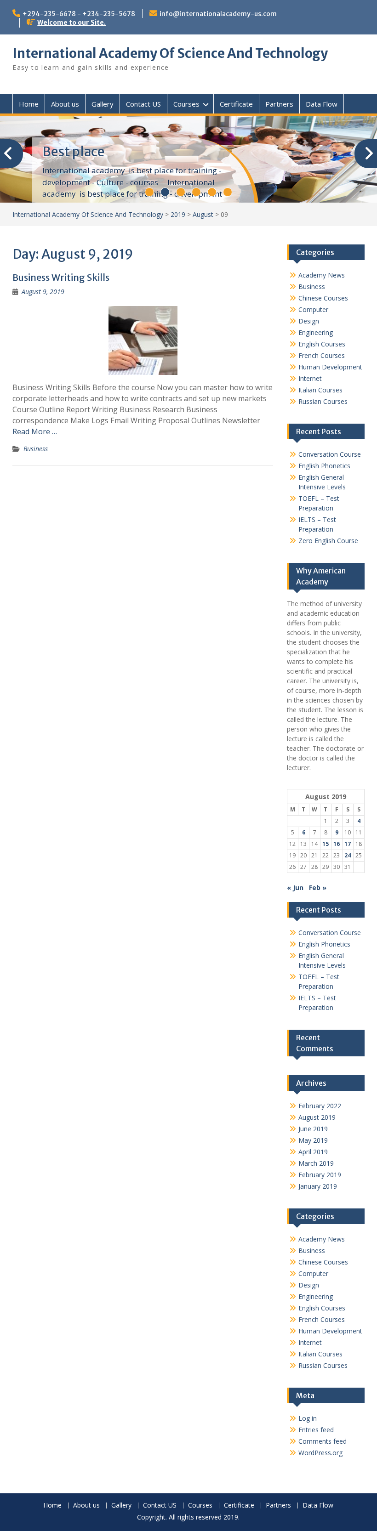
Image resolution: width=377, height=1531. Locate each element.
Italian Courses (320, 390)
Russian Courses (323, 401)
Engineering (315, 332)
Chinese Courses (323, 298)
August (203, 214)
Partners (279, 103)
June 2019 (313, 1128)
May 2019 (313, 1140)
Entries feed (316, 1429)
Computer (313, 309)
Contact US (143, 103)
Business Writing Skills (60, 277)
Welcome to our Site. (71, 22)
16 (336, 844)
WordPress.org (320, 1452)
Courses (186, 103)
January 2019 (317, 1186)
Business (35, 448)
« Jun (295, 887)
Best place (73, 151)
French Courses (321, 355)
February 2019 (319, 1174)
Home (29, 103)
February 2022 (319, 1105)
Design (308, 321)
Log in (307, 1418)
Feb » (317, 887)
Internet (310, 378)
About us (65, 103)
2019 (178, 214)
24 (347, 855)
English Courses (321, 344)
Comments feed (322, 1441)
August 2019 (317, 1117)
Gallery (102, 103)
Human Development (330, 367)
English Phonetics (324, 465)
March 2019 (316, 1163)
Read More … (34, 431)
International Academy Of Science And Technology (170, 53)
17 (347, 844)
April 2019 (313, 1151)
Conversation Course (329, 454)
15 (325, 844)
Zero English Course (328, 540)
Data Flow (321, 103)
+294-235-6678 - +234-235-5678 (79, 14)
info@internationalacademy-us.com (218, 14)
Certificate (236, 103)
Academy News (321, 275)
